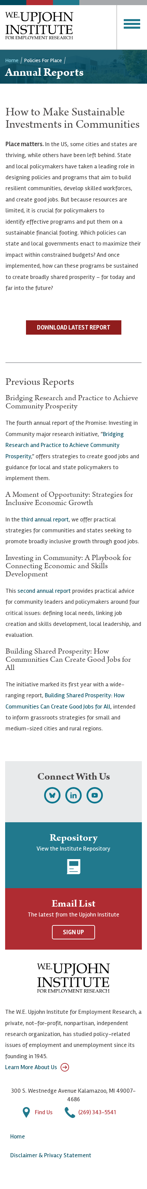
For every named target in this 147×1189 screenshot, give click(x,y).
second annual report (44, 590)
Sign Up (73, 932)
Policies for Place (43, 60)
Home (11, 60)
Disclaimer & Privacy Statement (50, 1155)
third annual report (45, 519)
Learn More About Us (31, 1067)
